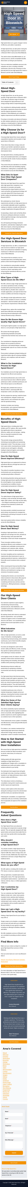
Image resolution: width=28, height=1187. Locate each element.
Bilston (5, 1066)
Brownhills (6, 1060)
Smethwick (6, 1080)
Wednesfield (4, 961)
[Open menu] (25, 2)
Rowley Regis (7, 1082)
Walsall (3, 959)
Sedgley (5, 1075)
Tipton (4, 1067)
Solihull (5, 1097)
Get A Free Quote (14, 1041)
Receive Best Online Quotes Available (14, 590)
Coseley (5, 1071)
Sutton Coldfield (7, 1084)
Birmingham (6, 1086)
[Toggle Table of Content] (16, 82)
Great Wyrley (9, 959)
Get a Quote (13, 34)
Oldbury (5, 1077)
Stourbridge (6, 1095)
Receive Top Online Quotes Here (14, 413)
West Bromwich (7, 1073)
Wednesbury (6, 1064)
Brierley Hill (6, 1091)
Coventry (5, 1099)
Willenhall (16, 959)
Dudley (5, 1078)
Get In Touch (14, 1162)
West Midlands (7, 1088)
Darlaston (22, 959)
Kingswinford (6, 1090)
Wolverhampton (7, 1069)
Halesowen (6, 1093)
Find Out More (14, 807)
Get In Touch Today (14, 77)
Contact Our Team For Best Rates (14, 233)
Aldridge (5, 1062)
